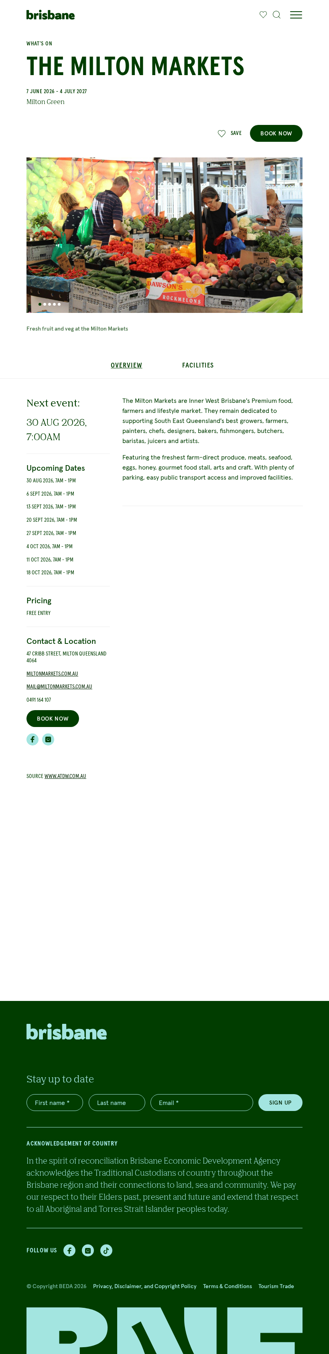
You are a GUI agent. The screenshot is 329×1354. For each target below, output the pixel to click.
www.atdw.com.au (65, 776)
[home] (50, 15)
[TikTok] (106, 1250)
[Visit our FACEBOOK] (32, 739)
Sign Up (280, 1102)
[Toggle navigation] (296, 14)
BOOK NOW (276, 133)
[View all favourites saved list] (262, 15)
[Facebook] (69, 1250)
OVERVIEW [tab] (126, 365)
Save (236, 133)
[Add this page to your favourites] (263, 15)
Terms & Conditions (227, 1286)
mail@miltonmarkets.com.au (59, 687)
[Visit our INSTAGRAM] (48, 739)
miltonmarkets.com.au (52, 674)
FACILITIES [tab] (198, 365)
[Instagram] (88, 1250)
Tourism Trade (276, 1286)
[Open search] (276, 14)
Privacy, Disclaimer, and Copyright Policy (145, 1286)
